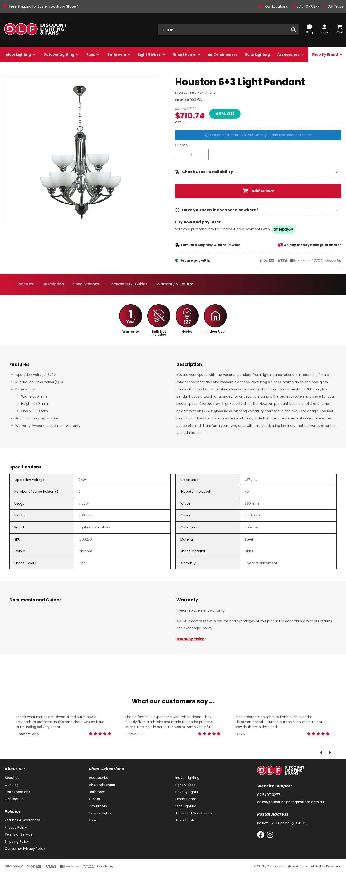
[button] (258, 172)
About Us (12, 777)
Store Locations (17, 791)
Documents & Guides (128, 284)
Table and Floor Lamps (193, 813)
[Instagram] (270, 836)
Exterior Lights (100, 813)
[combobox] (228, 29)
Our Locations (277, 6)
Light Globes (149, 54)
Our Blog (12, 784)
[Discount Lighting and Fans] (35, 30)
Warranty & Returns (175, 284)
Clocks (94, 799)
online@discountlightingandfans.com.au (290, 802)
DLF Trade (335, 6)
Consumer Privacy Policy (25, 848)
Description (53, 284)
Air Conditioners (222, 54)
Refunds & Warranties (22, 820)
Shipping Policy (17, 841)
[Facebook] (261, 836)
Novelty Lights (186, 791)
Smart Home (184, 54)
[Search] (293, 29)
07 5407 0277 (308, 6)
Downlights (98, 806)
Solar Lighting (257, 54)
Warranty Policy (190, 638)
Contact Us (14, 799)
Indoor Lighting (18, 54)
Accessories (288, 54)
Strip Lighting (185, 806)
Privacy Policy (16, 827)
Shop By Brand (325, 54)
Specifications (86, 284)
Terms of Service (19, 834)
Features (24, 284)
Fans (91, 54)
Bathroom (117, 54)
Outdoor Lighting (59, 54)
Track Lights (185, 820)
